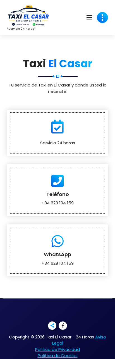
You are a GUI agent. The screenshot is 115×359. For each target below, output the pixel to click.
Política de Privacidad (57, 349)
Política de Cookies (58, 355)
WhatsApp (57, 254)
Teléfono (57, 194)
